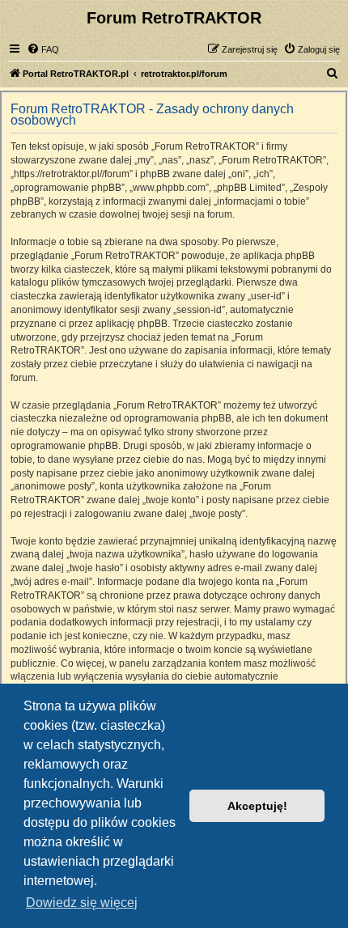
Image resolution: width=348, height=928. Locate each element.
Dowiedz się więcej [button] (82, 902)
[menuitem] (43, 49)
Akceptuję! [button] (257, 805)
